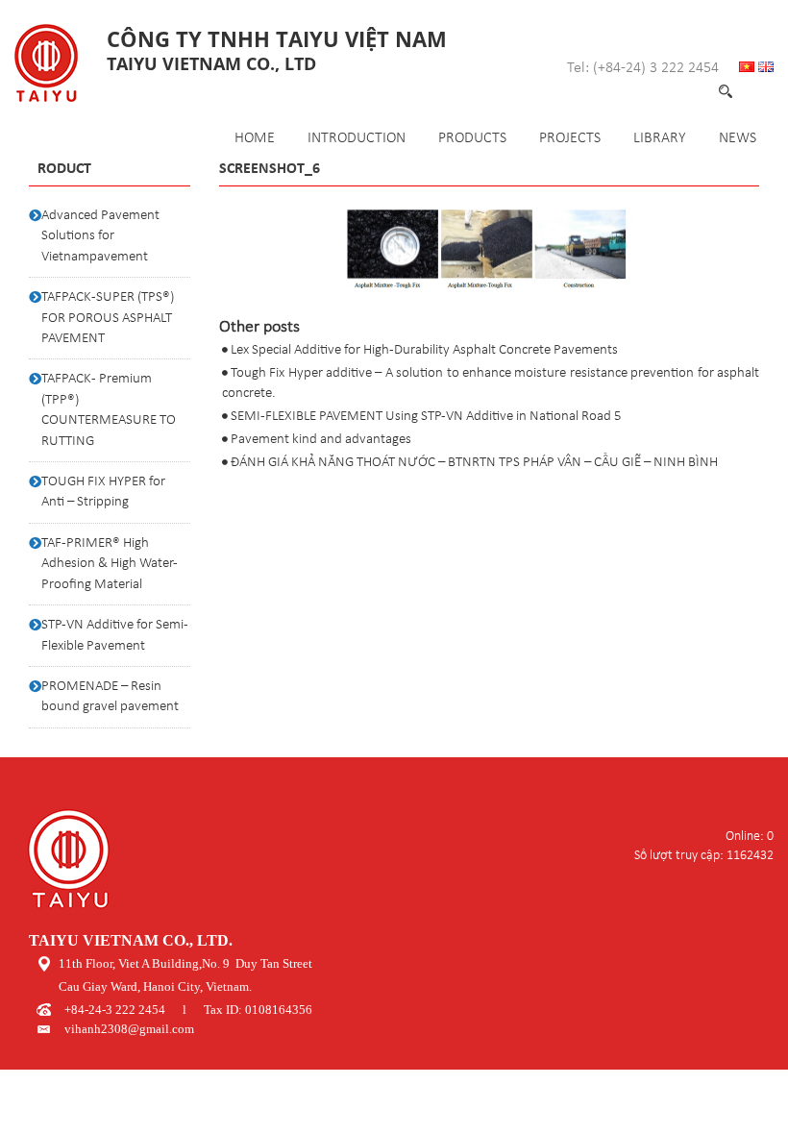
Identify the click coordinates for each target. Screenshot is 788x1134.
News (737, 138)
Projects (570, 138)
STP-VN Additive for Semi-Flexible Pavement (114, 635)
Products (472, 138)
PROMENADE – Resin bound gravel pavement (110, 696)
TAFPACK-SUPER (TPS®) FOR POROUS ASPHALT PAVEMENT (107, 318)
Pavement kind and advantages (321, 439)
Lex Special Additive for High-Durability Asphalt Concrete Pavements (424, 350)
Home (254, 138)
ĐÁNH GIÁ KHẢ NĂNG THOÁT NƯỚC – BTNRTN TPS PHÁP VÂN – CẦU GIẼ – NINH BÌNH (474, 463)
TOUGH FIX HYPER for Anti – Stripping (103, 492)
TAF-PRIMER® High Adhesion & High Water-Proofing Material (109, 564)
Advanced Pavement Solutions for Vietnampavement (100, 236)
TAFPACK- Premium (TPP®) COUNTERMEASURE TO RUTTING (108, 410)
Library (659, 138)
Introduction (357, 138)
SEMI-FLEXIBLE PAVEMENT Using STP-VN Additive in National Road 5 (426, 416)
